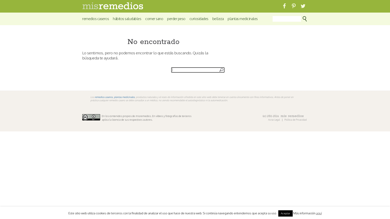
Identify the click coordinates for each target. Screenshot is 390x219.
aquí (319, 213)
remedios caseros (104, 97)
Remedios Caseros (95, 18)
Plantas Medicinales (243, 18)
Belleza (218, 18)
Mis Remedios (292, 116)
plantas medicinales (124, 97)
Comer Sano (154, 18)
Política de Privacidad (295, 119)
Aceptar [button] (285, 213)
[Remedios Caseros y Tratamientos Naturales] (112, 8)
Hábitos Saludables (127, 18)
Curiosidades (199, 18)
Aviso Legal (274, 119)
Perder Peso (176, 18)
